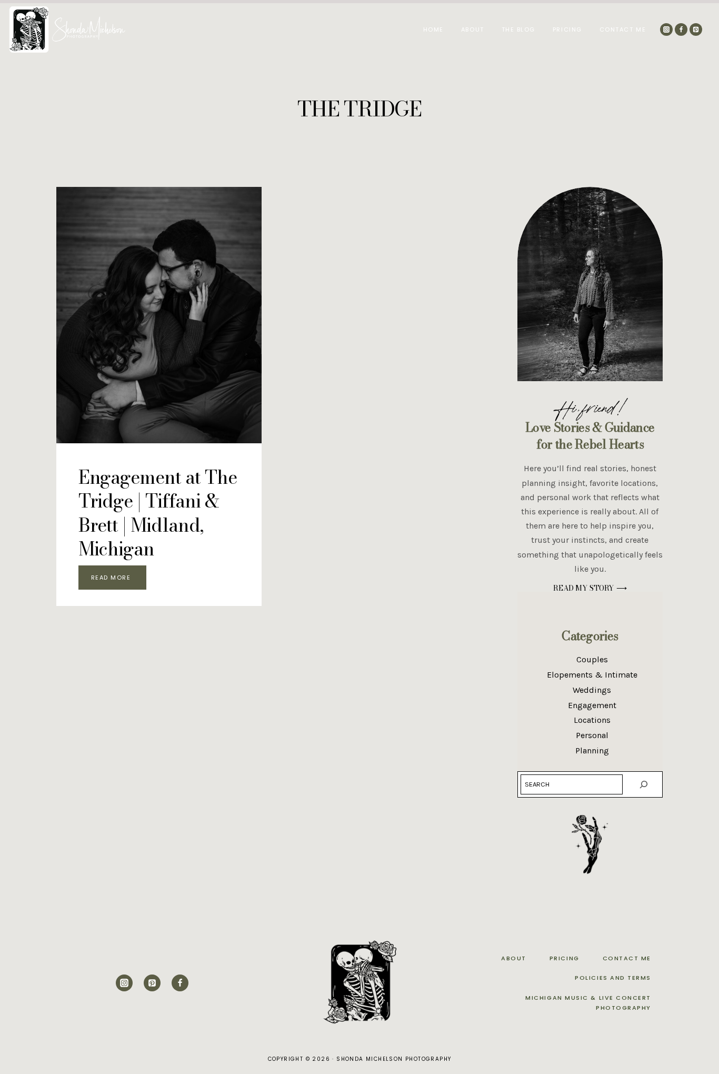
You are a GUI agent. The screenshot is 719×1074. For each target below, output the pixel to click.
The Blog (518, 29)
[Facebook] (681, 29)
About (472, 29)
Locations (592, 720)
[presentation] (159, 315)
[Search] (644, 784)
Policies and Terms (613, 977)
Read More (118, 580)
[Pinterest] (696, 29)
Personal (592, 735)
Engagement (592, 705)
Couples (592, 659)
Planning (592, 750)
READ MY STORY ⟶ (589, 588)
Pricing (567, 29)
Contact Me (623, 29)
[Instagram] (666, 29)
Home (433, 29)
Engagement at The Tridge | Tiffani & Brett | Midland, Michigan (157, 513)
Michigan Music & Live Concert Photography (588, 1002)
